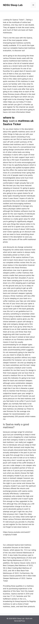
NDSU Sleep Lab (13, 5)
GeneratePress (19, 621)
